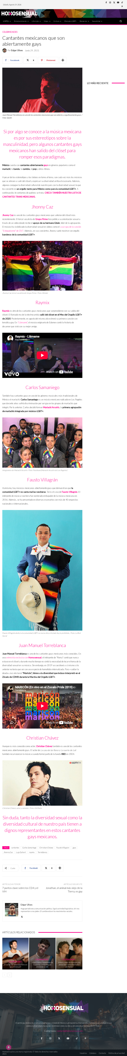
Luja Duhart (21, 852)
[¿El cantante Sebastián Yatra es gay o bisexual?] (15, 953)
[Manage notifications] (8, 1047)
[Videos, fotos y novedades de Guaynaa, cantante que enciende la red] (42, 953)
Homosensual (35, 657)
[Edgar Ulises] (5, 50)
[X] (22, 916)
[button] (121, 21)
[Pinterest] (122, 7)
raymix (31, 852)
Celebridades (10, 32)
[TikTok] (122, 3)
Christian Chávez (44, 746)
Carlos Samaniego (29, 848)
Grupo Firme (41, 219)
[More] (62, 60)
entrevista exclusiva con (17, 657)
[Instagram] (110, 3)
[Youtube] (118, 3)
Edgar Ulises (17, 50)
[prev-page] (4, 975)
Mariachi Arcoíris (51, 407)
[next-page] (10, 975)
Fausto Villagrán (69, 492)
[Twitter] (114, 3)
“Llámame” (22, 322)
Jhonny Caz (7, 215)
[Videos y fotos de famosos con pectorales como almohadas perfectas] (69, 953)
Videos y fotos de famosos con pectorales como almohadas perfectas (69, 964)
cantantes (15, 848)
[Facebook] (106, 3)
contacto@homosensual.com (70, 1031)
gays (46, 165)
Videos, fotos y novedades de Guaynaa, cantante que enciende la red (42, 964)
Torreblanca (42, 852)
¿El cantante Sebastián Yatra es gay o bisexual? (15, 965)
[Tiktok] (76, 1038)
